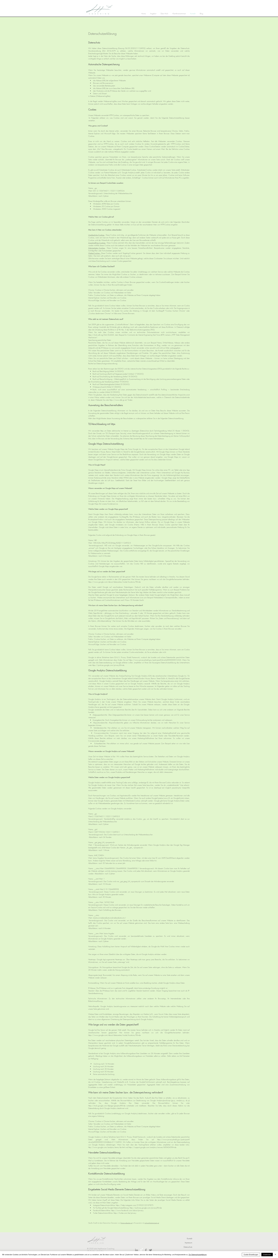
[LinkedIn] (136, 1250)
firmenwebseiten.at (126, 1223)
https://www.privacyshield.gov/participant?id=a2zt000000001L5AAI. (155, 660)
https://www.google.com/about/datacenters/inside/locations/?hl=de (114, 582)
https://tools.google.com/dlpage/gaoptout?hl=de (106, 1105)
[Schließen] (275, 1254)
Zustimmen (267, 1254)
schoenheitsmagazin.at (152, 1223)
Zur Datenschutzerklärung (198, 1254)
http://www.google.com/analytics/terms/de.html (106, 1147)
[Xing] (141, 1250)
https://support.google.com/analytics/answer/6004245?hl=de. (153, 1147)
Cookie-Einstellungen (251, 1254)
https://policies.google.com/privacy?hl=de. (108, 665)
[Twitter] (150, 1250)
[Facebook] (146, 1250)
